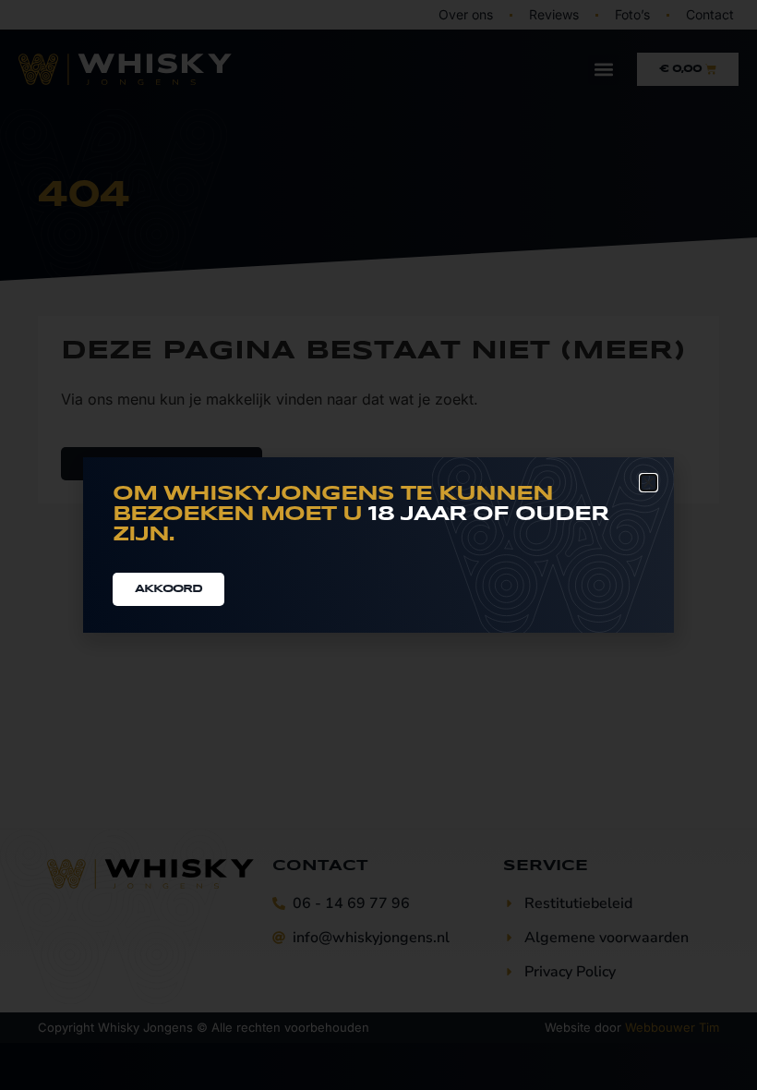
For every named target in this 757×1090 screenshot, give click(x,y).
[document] (378, 545)
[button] (648, 483)
